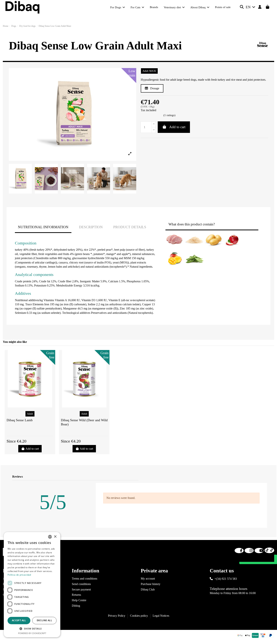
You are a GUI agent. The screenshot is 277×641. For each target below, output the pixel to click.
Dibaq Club (148, 589)
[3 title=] (30, 431)
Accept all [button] (19, 620)
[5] (160, 115)
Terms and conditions (84, 578)
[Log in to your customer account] (260, 7)
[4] (156, 115)
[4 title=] (32, 431)
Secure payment (81, 589)
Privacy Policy (116, 615)
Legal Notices (161, 615)
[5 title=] (35, 431)
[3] (151, 115)
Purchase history (150, 584)
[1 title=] (26, 431)
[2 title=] (28, 431)
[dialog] (32, 584)
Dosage (154, 88)
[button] (32, 629)
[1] (142, 115)
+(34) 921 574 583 (225, 578)
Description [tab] (91, 227)
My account (148, 578)
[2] (147, 115)
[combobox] (50, 537)
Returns (76, 594)
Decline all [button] (44, 620)
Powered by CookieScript (32, 633)
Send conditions (81, 584)
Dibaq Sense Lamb (20, 420)
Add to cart (177, 127)
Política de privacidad (19, 574)
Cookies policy (139, 615)
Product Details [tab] (129, 227)
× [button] (55, 536)
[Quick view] (30, 406)
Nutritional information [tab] (43, 227)
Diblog (76, 605)
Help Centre (79, 600)
